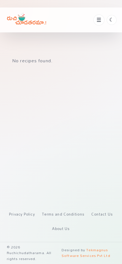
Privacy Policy (22, 214)
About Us (61, 228)
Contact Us (102, 214)
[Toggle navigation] (98, 19)
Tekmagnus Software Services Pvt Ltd (86, 252)
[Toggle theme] (112, 20)
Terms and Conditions (63, 214)
